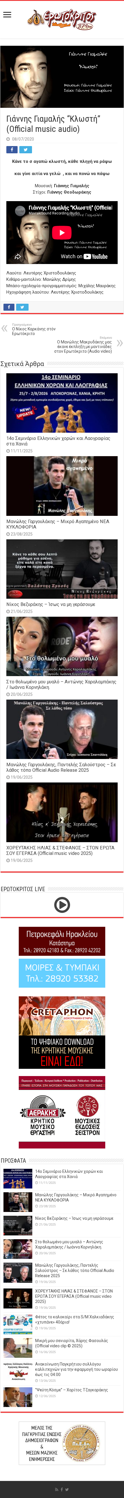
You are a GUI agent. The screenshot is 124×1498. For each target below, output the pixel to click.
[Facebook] (61, 1489)
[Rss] (57, 1489)
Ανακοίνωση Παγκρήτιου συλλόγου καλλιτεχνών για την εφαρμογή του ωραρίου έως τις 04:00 (76, 1369)
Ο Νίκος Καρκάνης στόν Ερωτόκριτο (34, 329)
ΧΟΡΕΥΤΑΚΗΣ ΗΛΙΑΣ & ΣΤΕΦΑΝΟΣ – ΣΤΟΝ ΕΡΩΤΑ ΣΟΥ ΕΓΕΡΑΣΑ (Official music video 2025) (60, 850)
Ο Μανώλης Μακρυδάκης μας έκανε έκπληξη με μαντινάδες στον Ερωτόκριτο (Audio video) (83, 345)
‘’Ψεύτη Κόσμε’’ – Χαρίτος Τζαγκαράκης (71, 1390)
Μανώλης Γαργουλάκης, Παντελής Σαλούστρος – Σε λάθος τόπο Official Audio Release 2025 (61, 767)
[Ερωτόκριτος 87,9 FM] (62, 18)
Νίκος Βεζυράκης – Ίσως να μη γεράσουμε (50, 604)
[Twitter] (67, 1489)
